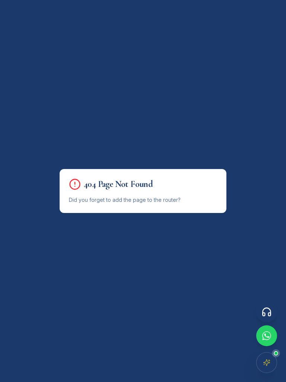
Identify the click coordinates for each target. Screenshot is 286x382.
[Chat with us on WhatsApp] (266, 335)
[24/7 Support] (266, 311)
